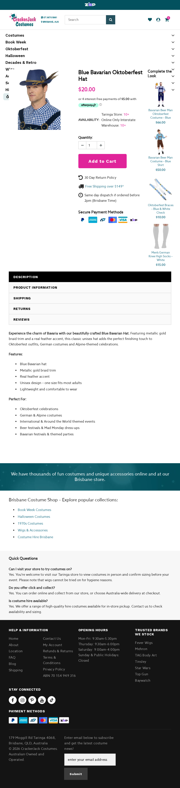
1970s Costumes (30, 523)
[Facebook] (13, 700)
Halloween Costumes (34, 517)
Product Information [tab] (35, 287)
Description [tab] (25, 277)
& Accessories (36, 530)
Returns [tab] (21, 309)
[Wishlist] (150, 20)
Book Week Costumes (34, 510)
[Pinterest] (32, 700)
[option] (90, 4)
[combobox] (85, 19)
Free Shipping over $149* (104, 186)
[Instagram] (22, 700)
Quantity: (85, 137)
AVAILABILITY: (88, 120)
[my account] (158, 20)
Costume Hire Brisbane (35, 537)
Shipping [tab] (22, 298)
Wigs (21, 530)
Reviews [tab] (21, 320)
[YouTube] (42, 700)
